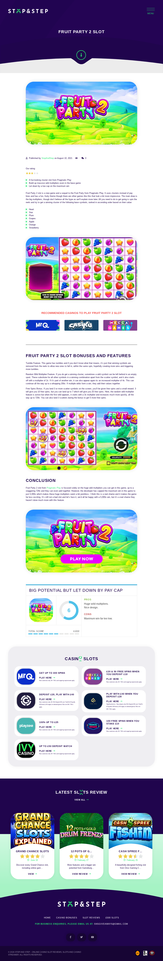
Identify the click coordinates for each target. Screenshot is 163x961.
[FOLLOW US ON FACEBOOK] (70, 937)
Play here (45, 678)
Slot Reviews (91, 917)
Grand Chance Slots (32, 851)
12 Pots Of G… (81, 851)
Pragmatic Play (54, 488)
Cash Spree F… (130, 851)
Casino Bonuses (66, 917)
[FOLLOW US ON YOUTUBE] (92, 937)
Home (47, 917)
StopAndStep (48, 158)
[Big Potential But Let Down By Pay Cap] (41, 610)
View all (79, 800)
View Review (80, 874)
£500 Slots (112, 917)
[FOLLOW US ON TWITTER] (81, 937)
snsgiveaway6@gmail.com (111, 924)
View (31, 874)
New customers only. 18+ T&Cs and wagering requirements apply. (57, 680)
